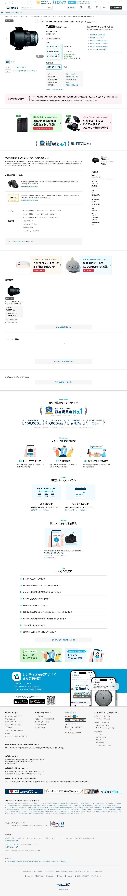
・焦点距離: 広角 (28, 221)
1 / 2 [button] (41, 56)
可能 (67, 82)
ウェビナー (99, 734)
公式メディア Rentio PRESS (14, 730)
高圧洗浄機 (111, 809)
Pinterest (69, 876)
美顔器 (34, 809)
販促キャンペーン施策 (102, 725)
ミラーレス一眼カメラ (48, 803)
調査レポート (100, 740)
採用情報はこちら (10, 840)
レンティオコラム (101, 737)
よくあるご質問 (40, 727)
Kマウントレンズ (55, 210)
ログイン (72, 7)
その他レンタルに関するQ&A (54, 89)
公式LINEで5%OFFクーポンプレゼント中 (90, 876)
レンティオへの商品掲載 (103, 719)
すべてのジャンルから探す (98, 49)
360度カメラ (69, 803)
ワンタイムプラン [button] (71, 74)
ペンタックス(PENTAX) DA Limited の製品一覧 (24, 71)
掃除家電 (10, 809)
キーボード (34, 807)
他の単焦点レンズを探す (97, 34)
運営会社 (8, 733)
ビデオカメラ (98, 803)
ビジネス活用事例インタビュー (105, 745)
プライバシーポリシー (49, 871)
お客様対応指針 (99, 871)
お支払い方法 (39, 716)
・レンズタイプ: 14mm (30, 224)
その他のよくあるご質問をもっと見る (63, 640)
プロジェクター (57, 807)
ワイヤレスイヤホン (79, 805)
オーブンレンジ (60, 809)
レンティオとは (10, 712)
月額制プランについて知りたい (40, 510)
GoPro (63, 803)
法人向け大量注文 (116, 7)
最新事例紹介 (100, 742)
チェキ (51, 805)
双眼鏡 (34, 805)
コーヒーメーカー (69, 809)
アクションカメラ (79, 803)
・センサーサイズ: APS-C (31, 231)
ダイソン (101, 807)
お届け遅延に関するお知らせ (13, 12)
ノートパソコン (14, 807)
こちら (85, 100)
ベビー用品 (37, 811)
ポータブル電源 (69, 811)
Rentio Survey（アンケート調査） (106, 728)
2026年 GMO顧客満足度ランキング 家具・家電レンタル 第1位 (63, 415)
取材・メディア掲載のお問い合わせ (16, 736)
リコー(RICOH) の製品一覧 (19, 67)
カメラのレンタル (9, 803)
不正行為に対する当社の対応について (84, 871)
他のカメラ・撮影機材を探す (99, 46)
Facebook (29, 876)
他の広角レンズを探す (97, 37)
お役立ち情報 (98, 731)
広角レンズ (53, 214)
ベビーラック (28, 811)
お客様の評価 (9, 727)
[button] (37, 21)
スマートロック (88, 805)
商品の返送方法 (10, 719)
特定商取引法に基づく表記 (29, 871)
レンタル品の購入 (40, 724)
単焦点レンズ (54, 217)
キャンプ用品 (61, 811)
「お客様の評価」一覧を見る (63, 382)
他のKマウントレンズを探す (99, 40)
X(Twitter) (40, 876)
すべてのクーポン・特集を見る (63, 361)
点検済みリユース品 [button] (72, 77)
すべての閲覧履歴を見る (63, 327)
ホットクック (47, 809)
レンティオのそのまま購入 (13, 724)
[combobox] (37, 7)
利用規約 (40, 871)
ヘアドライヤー (27, 809)
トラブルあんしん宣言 (42, 722)
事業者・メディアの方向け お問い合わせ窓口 (21, 778)
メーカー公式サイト (17, 241)
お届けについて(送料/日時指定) (44, 719)
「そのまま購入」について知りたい (55, 555)
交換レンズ (57, 803)
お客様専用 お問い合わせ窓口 (15, 768)
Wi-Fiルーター (44, 807)
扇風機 (100, 809)
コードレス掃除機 (115, 807)
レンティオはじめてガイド (13, 716)
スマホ (50, 807)
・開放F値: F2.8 (28, 227)
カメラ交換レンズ (42, 210)
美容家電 (41, 809)
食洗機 (53, 809)
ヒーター (105, 809)
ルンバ (85, 807)
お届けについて (10, 756)
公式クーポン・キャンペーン (14, 722)
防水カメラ (114, 803)
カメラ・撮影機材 (28, 210)
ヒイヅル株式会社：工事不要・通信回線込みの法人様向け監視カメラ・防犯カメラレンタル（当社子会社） (36, 861)
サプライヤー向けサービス (102, 716)
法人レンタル (115, 805)
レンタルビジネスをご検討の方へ (106, 712)
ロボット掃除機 (94, 807)
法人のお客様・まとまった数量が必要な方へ (21, 744)
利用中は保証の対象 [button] (72, 85)
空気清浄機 (65, 807)
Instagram (51, 876)
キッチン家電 (80, 809)
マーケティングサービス (101, 722)
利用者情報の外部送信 (61, 871)
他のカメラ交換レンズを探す (99, 43)
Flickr (60, 876)
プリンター (27, 807)
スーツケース (77, 811)
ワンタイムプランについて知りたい (76, 510)
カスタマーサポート (42, 712)
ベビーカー (21, 811)
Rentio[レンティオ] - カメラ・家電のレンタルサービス (22, 801)
